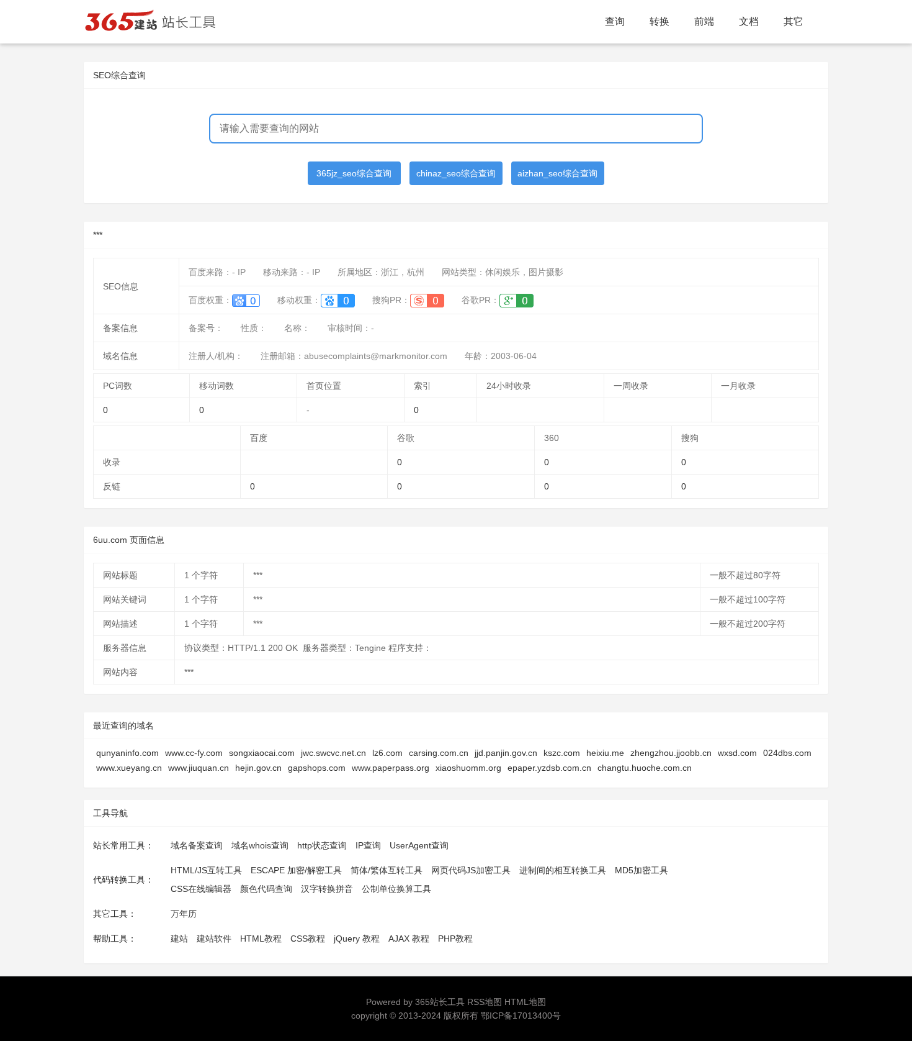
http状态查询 (322, 845)
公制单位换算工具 (396, 889)
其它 (793, 21)
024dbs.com (787, 753)
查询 (615, 21)
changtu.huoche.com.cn (644, 768)
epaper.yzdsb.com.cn (549, 768)
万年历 (184, 914)
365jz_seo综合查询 (353, 173)
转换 (659, 21)
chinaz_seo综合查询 (456, 173)
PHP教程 (455, 938)
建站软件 (214, 938)
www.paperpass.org (390, 768)
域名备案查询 (197, 845)
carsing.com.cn (438, 753)
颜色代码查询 (266, 889)
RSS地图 (484, 1002)
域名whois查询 (259, 845)
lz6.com (387, 753)
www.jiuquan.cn (198, 768)
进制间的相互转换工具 (562, 870)
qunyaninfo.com (127, 753)
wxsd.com (737, 753)
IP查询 (368, 845)
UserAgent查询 (419, 845)
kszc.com (561, 753)
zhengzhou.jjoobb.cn (671, 753)
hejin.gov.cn (258, 768)
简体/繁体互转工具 (386, 870)
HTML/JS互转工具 (206, 870)
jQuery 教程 (357, 938)
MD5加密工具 (641, 870)
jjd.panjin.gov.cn (506, 753)
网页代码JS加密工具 (471, 870)
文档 (749, 21)
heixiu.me (605, 753)
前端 (704, 21)
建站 (179, 938)
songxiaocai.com (262, 753)
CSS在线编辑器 (201, 889)
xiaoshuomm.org (468, 768)
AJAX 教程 (408, 938)
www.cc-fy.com (194, 753)
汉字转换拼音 (327, 889)
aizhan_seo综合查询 (557, 173)
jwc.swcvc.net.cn (333, 753)
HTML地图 (525, 1002)
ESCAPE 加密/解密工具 (296, 870)
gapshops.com (317, 768)
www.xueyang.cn (129, 768)
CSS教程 (307, 938)
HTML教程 (261, 938)
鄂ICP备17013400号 (521, 1016)
